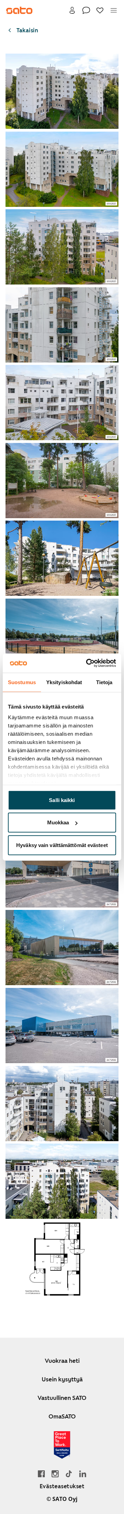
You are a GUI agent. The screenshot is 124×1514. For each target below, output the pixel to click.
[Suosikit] (100, 10)
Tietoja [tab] (104, 682)
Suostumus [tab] (22, 682)
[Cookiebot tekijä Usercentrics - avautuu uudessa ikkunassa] (87, 663)
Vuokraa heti (62, 1360)
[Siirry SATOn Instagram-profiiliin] (55, 1474)
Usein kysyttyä (62, 1379)
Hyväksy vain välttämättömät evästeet (62, 845)
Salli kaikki (62, 800)
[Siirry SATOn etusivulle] (19, 10)
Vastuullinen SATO (62, 1397)
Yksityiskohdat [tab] (64, 682)
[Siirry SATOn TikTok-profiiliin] (69, 1474)
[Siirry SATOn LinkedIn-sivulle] (83, 1474)
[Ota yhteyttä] (86, 10)
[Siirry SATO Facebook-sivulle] (41, 1474)
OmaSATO (62, 1416)
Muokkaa (58, 822)
